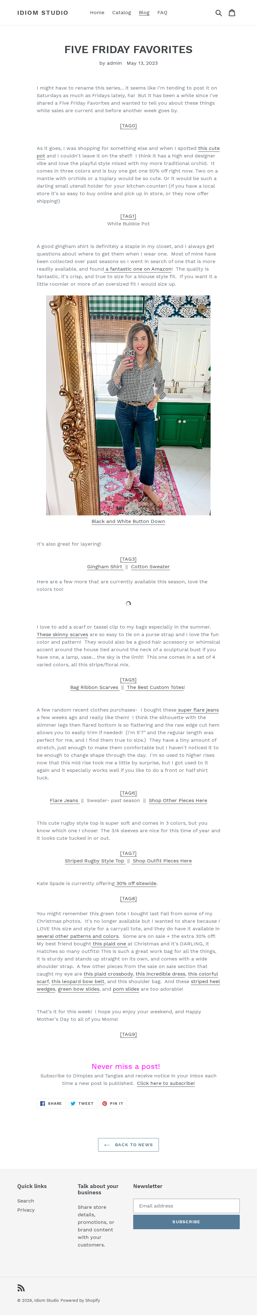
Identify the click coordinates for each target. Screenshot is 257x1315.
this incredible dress (160, 974)
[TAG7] (128, 853)
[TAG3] (128, 559)
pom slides (126, 989)
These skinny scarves (62, 634)
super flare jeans (197, 710)
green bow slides (78, 989)
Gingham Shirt (105, 566)
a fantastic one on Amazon (137, 269)
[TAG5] (128, 680)
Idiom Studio (43, 12)
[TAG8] (128, 898)
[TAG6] (128, 793)
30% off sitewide (135, 883)
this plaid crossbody (108, 974)
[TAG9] (128, 1034)
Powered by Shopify (80, 1300)
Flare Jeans (65, 800)
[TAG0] (128, 126)
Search (25, 1201)
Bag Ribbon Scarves (95, 687)
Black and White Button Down (128, 521)
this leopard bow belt (77, 981)
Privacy (26, 1210)
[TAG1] (128, 216)
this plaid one (109, 944)
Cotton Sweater (150, 566)
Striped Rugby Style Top (95, 861)
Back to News (133, 1144)
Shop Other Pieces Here (178, 800)
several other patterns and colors (77, 936)
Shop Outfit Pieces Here (161, 861)
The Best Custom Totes (154, 687)
